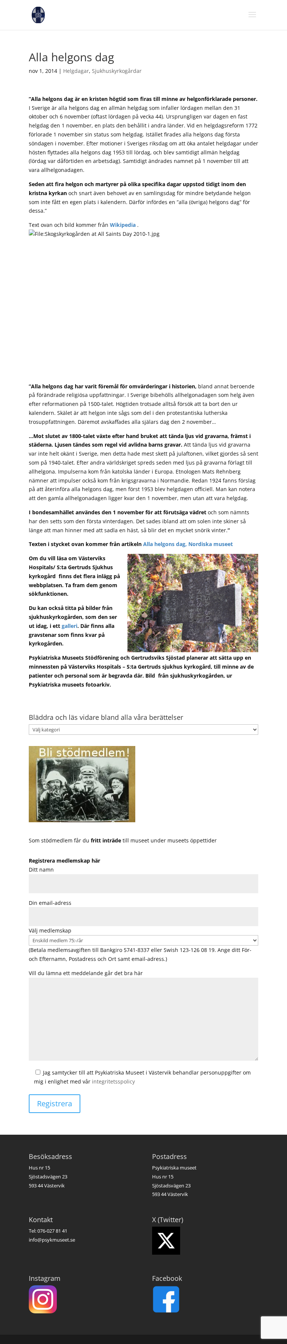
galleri (69, 625)
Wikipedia (123, 224)
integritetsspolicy (113, 1081)
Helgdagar (76, 70)
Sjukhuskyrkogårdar (117, 70)
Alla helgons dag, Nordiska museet (188, 544)
